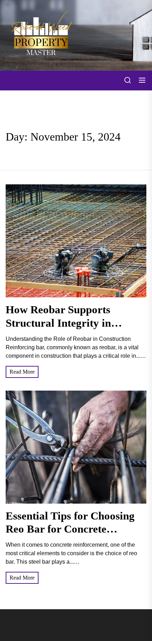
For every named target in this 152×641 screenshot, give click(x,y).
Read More (22, 372)
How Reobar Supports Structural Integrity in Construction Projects (58, 322)
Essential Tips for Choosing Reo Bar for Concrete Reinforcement (70, 529)
